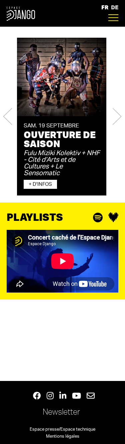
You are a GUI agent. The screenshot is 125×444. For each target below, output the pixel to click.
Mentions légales (62, 436)
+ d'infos (40, 184)
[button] (8, 116)
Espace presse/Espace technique (62, 429)
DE (114, 7)
